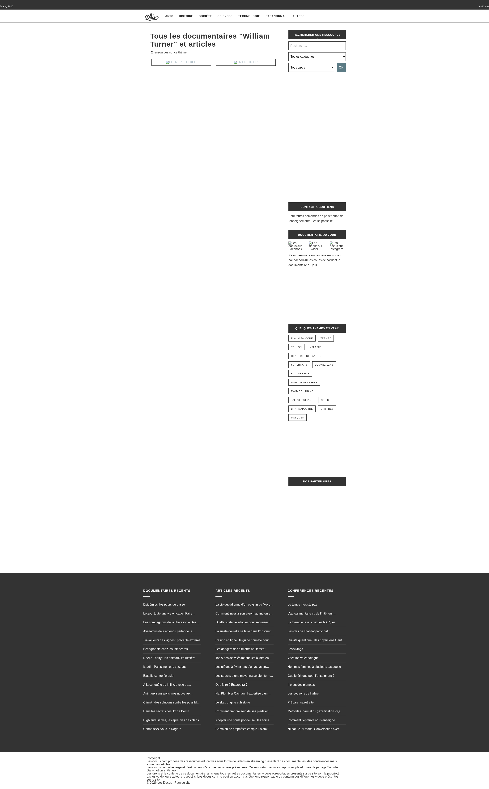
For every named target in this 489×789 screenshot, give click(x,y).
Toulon (296, 347)
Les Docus (164, 782)
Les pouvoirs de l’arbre (303, 693)
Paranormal (276, 16)
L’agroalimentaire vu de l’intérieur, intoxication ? (310, 614)
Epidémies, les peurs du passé (164, 604)
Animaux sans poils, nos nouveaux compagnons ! (166, 694)
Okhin (325, 400)
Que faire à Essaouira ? (231, 684)
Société (205, 16)
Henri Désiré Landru (306, 356)
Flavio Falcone (302, 338)
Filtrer (190, 62)
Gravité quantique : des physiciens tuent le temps (316, 641)
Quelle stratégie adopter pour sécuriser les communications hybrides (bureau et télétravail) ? (244, 623)
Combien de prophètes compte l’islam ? (242, 729)
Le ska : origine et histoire (232, 702)
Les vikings (295, 649)
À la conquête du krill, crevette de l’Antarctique (165, 685)
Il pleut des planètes (301, 684)
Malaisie (315, 347)
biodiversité (300, 373)
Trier (253, 62)
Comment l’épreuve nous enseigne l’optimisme (311, 721)
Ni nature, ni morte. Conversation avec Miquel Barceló (313, 729)
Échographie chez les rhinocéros (165, 649)
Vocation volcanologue (303, 658)
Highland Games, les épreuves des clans (171, 720)
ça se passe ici (323, 221)
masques (297, 417)
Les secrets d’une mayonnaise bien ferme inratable (243, 676)
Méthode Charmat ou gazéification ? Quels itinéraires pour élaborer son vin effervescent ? (316, 712)
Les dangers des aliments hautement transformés (240, 649)
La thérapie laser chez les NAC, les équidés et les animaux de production (313, 623)
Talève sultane (302, 400)
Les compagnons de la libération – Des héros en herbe (169, 623)
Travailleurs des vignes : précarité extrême (171, 640)
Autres (298, 16)
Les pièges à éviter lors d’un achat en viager (240, 667)
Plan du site (182, 782)
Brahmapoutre (302, 409)
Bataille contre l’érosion (159, 675)
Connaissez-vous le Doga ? (162, 729)
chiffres (327, 409)
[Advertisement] (317, 135)
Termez (326, 338)
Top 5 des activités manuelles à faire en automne (242, 658)
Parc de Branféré (304, 382)
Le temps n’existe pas (302, 604)
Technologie (249, 16)
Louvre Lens (324, 364)
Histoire (186, 16)
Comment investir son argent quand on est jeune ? (244, 614)
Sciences (225, 16)
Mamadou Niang (302, 391)
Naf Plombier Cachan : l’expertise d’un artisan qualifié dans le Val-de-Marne (241, 694)
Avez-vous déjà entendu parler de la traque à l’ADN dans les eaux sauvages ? (171, 632)
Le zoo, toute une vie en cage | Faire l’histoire (167, 614)
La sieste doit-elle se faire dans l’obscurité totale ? (243, 632)
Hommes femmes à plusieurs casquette (314, 666)
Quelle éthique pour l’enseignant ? (311, 675)
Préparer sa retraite (301, 702)
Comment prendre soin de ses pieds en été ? (244, 712)
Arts (169, 16)
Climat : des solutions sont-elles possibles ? (171, 703)
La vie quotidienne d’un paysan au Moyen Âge (243, 605)
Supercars (299, 364)
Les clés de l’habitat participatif (308, 631)
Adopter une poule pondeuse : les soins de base (244, 721)
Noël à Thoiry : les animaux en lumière (169, 658)
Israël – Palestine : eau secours (164, 666)
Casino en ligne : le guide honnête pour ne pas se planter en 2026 (244, 641)
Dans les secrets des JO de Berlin (166, 711)
